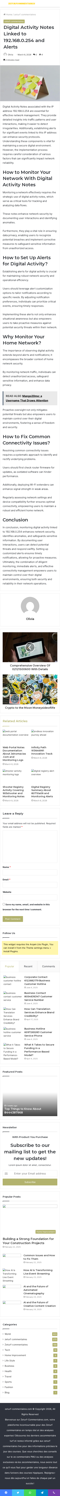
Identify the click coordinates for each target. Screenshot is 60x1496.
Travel (8, 1376)
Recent (28, 966)
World (8, 1334)
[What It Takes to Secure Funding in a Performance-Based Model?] (13, 1051)
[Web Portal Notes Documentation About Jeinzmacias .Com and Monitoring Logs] (16, 737)
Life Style (10, 1360)
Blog (7, 1392)
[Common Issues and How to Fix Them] (12, 1260)
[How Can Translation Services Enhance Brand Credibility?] (13, 1016)
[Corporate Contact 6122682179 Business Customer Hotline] (13, 981)
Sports (8, 1382)
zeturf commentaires (25, 14)
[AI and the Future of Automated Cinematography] (12, 1291)
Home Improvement (15, 1355)
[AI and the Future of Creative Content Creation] (12, 1307)
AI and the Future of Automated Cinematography (36, 1290)
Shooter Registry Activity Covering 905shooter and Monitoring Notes (13, 791)
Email (6, 879)
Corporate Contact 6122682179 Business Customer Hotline (37, 981)
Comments (48, 966)
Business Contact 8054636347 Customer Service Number (38, 996)
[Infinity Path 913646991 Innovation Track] (44, 737)
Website (7, 892)
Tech (7, 1350)
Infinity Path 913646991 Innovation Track (41, 750)
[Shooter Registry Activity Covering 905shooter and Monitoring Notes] (16, 776)
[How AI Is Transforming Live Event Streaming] (12, 1275)
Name (7, 867)
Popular (9, 966)
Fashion (9, 1387)
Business (9, 1366)
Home (9, 14)
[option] (31, 1098)
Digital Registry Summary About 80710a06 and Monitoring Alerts (42, 791)
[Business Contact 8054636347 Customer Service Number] (13, 997)
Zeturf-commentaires (16, 1344)
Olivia (10, 54)
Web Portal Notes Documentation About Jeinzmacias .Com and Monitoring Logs (14, 754)
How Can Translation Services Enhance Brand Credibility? (39, 1012)
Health (8, 1371)
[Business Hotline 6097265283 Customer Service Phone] (13, 1033)
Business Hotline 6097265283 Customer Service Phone (38, 1032)
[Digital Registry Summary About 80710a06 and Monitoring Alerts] (44, 776)
